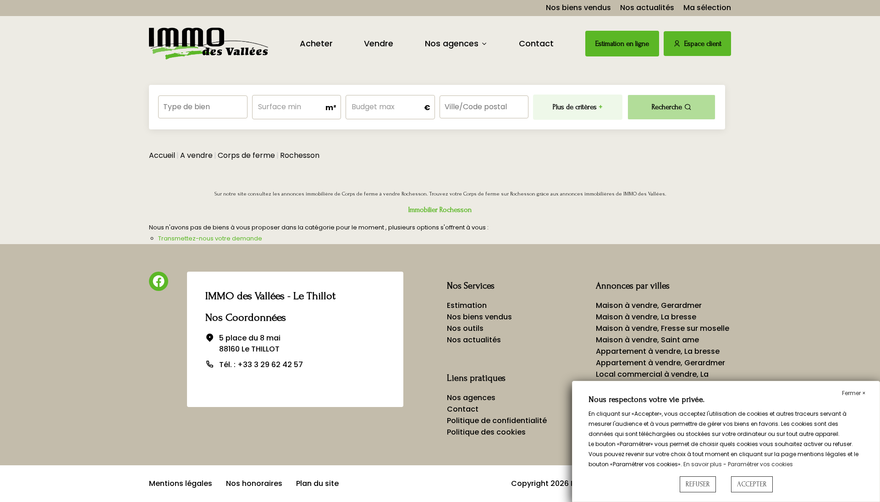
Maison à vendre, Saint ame (647, 340)
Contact (536, 43)
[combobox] (203, 106)
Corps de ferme (246, 155)
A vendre (196, 155)
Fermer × (854, 393)
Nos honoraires (254, 483)
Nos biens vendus (578, 7)
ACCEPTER (752, 484)
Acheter (316, 43)
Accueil (162, 155)
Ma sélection (707, 7)
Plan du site (317, 483)
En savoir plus (703, 464)
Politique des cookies (486, 432)
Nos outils (465, 328)
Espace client (702, 43)
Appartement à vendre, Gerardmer (660, 362)
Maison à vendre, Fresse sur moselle (662, 328)
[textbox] (203, 104)
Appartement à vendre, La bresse (658, 351)
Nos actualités (647, 7)
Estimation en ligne (622, 43)
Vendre (378, 43)
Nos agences (451, 43)
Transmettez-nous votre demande (210, 238)
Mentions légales (180, 483)
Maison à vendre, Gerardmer (649, 305)
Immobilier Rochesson (440, 210)
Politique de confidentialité (497, 420)
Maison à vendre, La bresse (646, 317)
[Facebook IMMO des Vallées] (158, 281)
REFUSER (698, 484)
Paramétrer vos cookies (760, 464)
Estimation (467, 305)
